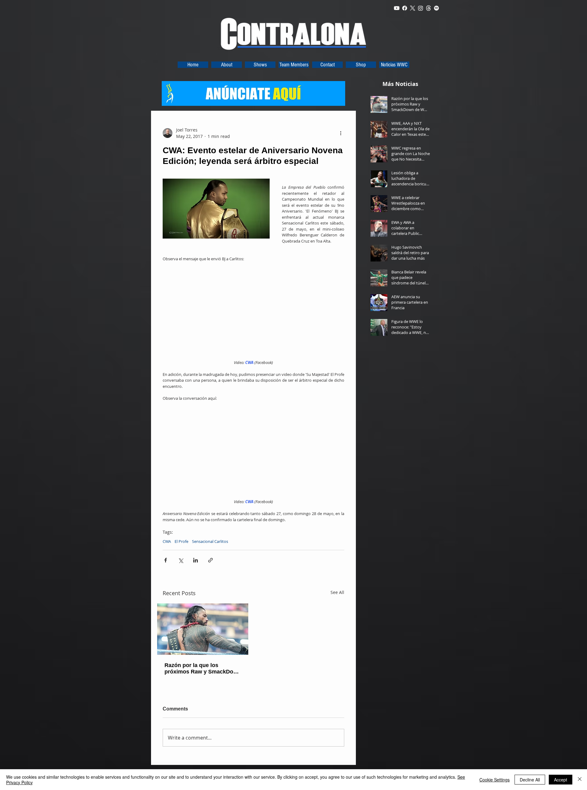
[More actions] (340, 133)
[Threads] (428, 8)
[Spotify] (436, 8)
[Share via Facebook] (165, 560)
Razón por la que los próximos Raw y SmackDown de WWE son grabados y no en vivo (202, 668)
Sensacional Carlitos (210, 541)
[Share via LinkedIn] (195, 560)
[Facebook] (404, 8)
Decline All (530, 780)
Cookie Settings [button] (494, 780)
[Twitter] (412, 8)
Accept (560, 780)
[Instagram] (420, 8)
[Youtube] (396, 8)
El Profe (181, 541)
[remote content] (253, 311)
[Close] (579, 779)
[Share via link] (210, 560)
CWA (167, 541)
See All (337, 592)
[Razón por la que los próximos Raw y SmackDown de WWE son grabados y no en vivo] (202, 629)
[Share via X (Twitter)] (180, 560)
